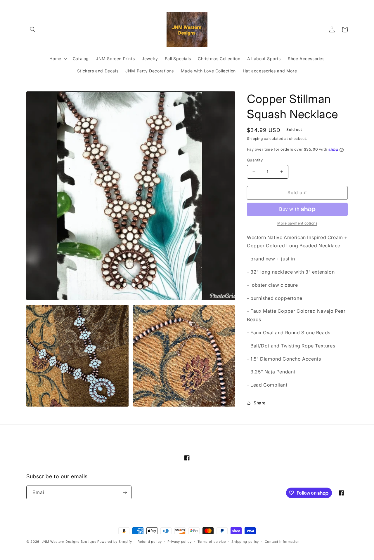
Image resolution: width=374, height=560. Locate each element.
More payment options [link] (297, 223)
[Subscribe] (124, 492)
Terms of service (212, 542)
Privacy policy (179, 542)
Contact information (282, 542)
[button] (32, 29)
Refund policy (150, 542)
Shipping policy (245, 542)
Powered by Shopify (114, 542)
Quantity (255, 160)
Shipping (255, 138)
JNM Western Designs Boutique (69, 542)
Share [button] (260, 402)
